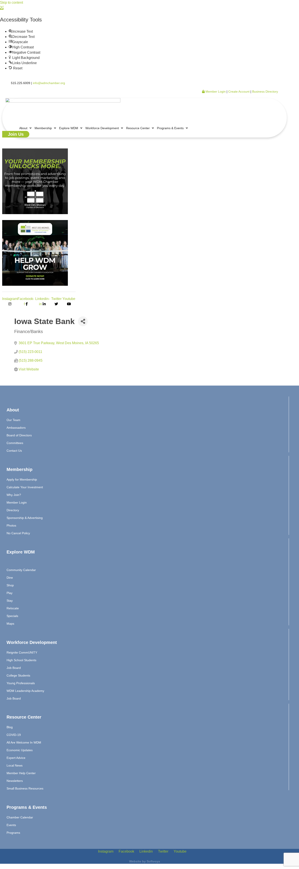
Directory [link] (13, 510)
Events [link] (11, 825)
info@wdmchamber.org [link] (49, 83)
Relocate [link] (13, 608)
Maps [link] (10, 623)
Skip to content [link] (11, 2)
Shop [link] (10, 585)
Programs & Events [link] (170, 128)
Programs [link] (13, 832)
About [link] (23, 128)
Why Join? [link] (14, 495)
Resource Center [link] (138, 128)
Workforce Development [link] (102, 128)
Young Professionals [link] (21, 683)
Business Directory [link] (265, 91)
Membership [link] (43, 128)
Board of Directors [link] (19, 435)
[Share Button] (83, 321)
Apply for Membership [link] (22, 479)
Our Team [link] (13, 420)
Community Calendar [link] (21, 570)
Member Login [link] (215, 91)
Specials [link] (12, 616)
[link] (2, 8)
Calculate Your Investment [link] (25, 487)
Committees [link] (15, 443)
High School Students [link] (21, 660)
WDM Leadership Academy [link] (25, 691)
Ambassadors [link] (16, 427)
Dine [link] (10, 577)
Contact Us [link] (14, 450)
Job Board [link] (14, 668)
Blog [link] (10, 727)
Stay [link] (10, 600)
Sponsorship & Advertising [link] (25, 518)
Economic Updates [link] (20, 750)
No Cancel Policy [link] (18, 533)
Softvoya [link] (153, 861)
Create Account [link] (239, 91)
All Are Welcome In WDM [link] (24, 742)
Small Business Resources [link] (25, 788)
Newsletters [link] (15, 781)
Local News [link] (15, 765)
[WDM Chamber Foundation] (35, 284)
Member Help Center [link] (21, 773)
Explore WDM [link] (68, 128)
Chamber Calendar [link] (20, 817)
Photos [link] (11, 525)
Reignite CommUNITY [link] (22, 652)
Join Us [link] (16, 134)
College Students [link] (18, 675)
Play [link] (9, 593)
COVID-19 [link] (14, 735)
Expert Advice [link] (16, 758)
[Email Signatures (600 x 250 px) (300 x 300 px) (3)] (35, 213)
